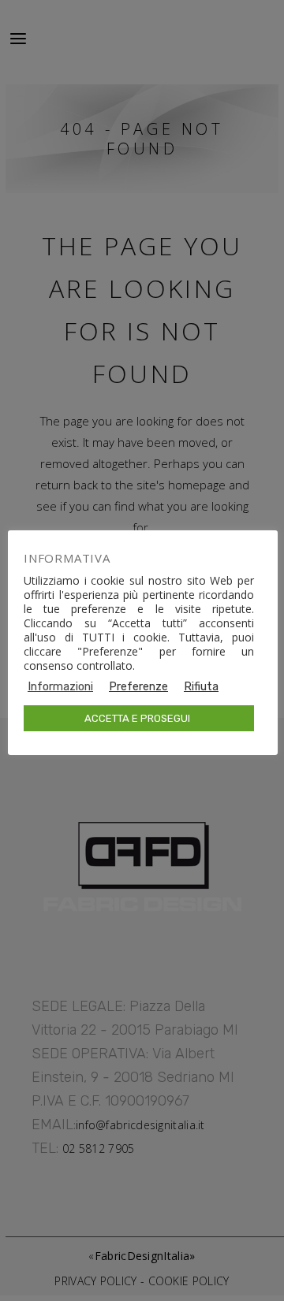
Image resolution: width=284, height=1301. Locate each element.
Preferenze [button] (138, 686)
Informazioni (60, 686)
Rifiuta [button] (201, 686)
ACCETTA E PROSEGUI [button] (137, 718)
